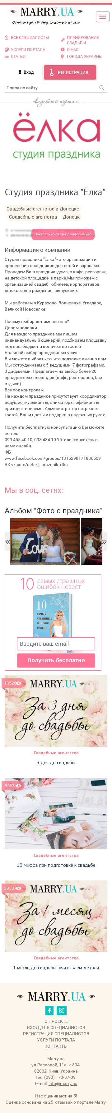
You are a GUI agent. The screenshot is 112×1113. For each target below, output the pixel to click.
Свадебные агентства (56, 752)
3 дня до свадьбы (56, 762)
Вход (29, 72)
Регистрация (73, 72)
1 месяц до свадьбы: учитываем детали (56, 967)
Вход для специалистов (56, 1027)
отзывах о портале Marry (80, 1102)
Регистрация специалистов (56, 1033)
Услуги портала (56, 1039)
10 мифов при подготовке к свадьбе (56, 865)
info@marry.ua (63, 1083)
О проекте (56, 1021)
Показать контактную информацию (63, 234)
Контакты (56, 1046)
